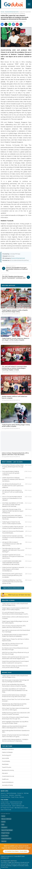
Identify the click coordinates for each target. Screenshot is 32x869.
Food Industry (6, 761)
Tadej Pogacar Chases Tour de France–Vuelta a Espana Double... (12, 522)
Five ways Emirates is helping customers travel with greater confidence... (10, 473)
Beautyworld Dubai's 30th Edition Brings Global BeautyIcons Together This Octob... (12, 517)
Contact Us (20, 793)
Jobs (3, 824)
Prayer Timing (14, 797)
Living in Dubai (5, 802)
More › (28, 600)
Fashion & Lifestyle (7, 752)
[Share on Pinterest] (17, 24)
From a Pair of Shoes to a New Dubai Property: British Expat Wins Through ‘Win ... (12, 466)
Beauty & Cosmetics (8, 749)
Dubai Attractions (5, 797)
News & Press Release (7, 830)
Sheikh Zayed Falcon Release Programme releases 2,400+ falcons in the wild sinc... (13, 479)
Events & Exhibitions (7, 782)
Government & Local (8, 776)
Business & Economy (8, 770)
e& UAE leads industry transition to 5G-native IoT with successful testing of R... (12, 492)
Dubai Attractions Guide (16, 802)
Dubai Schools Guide (16, 803)
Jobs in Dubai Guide (6, 809)
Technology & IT (6, 755)
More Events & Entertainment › (20, 287)
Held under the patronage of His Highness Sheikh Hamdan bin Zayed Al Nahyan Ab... (12, 511)
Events (3, 821)
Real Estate (5, 764)
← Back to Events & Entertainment (12, 588)
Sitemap (21, 797)
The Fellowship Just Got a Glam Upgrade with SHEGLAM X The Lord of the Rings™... (13, 550)
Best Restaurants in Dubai (21, 807)
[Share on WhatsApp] (9, 24)
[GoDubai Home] (13, 4)
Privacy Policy (4, 795)
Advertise (11, 795)
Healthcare (5, 779)
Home (2, 11)
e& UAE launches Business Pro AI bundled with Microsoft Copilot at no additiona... (12, 485)
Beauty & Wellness (6, 819)
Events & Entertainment (12, 11)
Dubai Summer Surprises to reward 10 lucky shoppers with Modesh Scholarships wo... (13, 569)
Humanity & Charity (7, 785)
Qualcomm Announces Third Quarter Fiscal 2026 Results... (13, 532)
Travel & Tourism (6, 767)
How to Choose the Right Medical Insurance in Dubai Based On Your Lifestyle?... (12, 498)
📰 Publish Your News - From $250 (16, 851)
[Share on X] (5, 24)
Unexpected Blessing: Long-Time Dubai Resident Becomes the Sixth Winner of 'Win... (12, 581)
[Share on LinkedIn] (13, 24)
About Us (3, 793)
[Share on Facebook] (2, 24)
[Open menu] (29, 4)
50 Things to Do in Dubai (7, 807)
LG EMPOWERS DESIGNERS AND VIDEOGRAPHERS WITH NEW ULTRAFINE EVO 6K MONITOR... (11, 562)
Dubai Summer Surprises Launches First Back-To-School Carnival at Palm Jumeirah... (13, 537)
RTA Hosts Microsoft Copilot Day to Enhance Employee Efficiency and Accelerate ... (12, 575)
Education (5, 773)
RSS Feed (26, 793)
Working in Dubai (5, 803)
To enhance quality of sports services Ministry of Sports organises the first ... (13, 527)
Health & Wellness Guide (18, 805)
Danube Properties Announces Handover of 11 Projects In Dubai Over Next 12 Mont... (13, 556)
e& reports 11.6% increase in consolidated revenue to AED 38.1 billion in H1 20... (12, 543)
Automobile (5, 758)
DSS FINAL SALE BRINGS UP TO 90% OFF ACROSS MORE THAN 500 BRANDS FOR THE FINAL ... (12, 504)
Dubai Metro (18, 795)
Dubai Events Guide (6, 805)
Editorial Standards (11, 793)
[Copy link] (20, 24)
